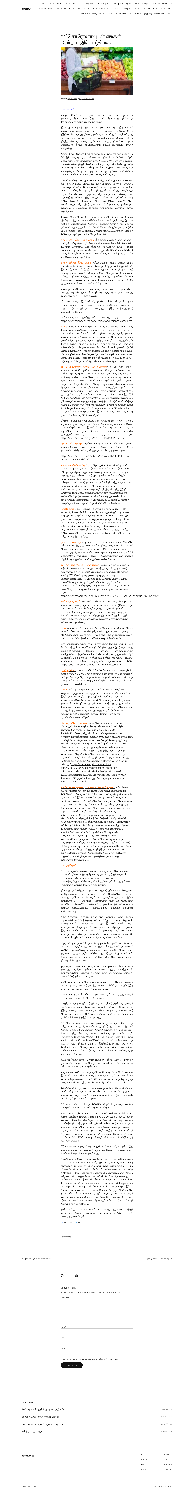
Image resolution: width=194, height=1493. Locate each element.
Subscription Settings (130, 8)
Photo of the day (46, 8)
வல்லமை (26, 8)
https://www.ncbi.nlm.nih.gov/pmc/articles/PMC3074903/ (92, 438)
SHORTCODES (90, 8)
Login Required (103, 3)
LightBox (90, 3)
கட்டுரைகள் (83, 99)
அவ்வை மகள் (72, 99)
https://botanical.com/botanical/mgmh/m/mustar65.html (92, 664)
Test (163, 8)
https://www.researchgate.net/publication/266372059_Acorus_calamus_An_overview (110, 596)
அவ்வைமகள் (66, 1236)
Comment (65, 1298)
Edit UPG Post (70, 3)
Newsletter (167, 3)
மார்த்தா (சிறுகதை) (32, 1431)
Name (63, 1327)
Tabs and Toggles (151, 8)
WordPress (168, 1486)
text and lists (136, 13)
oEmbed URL (122, 13)
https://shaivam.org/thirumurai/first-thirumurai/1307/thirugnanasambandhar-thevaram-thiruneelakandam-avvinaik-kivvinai (89, 768)
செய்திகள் (90, 99)
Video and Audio (106, 13)
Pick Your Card (63, 8)
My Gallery (155, 3)
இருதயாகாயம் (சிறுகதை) (158, 1258)
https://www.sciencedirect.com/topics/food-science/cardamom (96, 321)
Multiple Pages (142, 3)
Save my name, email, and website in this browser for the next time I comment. (90, 1359)
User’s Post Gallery (88, 13)
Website (63, 1348)
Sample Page (105, 8)
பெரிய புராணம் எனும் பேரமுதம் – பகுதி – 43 (43, 1424)
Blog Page (46, 3)
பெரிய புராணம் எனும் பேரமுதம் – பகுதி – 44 (43, 1409)
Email (63, 1338)
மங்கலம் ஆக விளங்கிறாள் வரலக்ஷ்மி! (40, 1416)
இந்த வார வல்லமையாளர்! (154, 13)
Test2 (169, 8)
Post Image (77, 8)
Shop (115, 8)
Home (81, 3)
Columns (57, 3)
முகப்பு (169, 13)
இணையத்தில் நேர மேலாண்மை (38, 1258)
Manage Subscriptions (122, 3)
